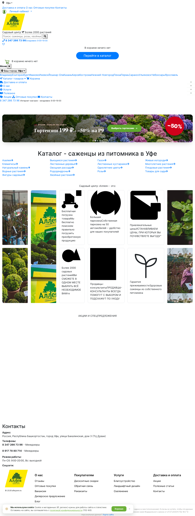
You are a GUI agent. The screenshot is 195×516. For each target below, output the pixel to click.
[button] (17, 11)
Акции (7, 96)
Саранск (134, 74)
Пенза (117, 74)
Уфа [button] (8, 2)
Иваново (34, 74)
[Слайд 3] (97, 140)
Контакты (61, 7)
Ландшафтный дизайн (127, 485)
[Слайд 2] (95, 140)
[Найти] (45, 36)
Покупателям (84, 475)
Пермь (125, 74)
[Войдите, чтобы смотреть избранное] (3, 44)
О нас (29, 7)
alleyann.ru (16, 490)
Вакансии (40, 491)
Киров (75, 74)
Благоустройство (124, 480)
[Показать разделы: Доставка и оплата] (191, 82)
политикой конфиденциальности (66, 510)
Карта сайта (108, 514)
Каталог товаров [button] (24, 107)
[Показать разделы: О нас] (191, 86)
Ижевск (43, 74)
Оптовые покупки (44, 7)
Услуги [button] (111, 107)
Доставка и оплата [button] (80, 107)
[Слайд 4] (99, 140)
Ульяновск (145, 74)
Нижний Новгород (102, 74)
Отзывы (39, 480)
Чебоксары (158, 74)
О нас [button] (51, 107)
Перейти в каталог (97, 55)
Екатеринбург (20, 74)
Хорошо (119, 508)
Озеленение (121, 491)
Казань (68, 74)
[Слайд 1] (93, 140)
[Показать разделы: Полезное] (191, 93)
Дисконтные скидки (86, 480)
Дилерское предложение (50, 496)
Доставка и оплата (13, 7)
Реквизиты (80, 491)
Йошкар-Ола (56, 74)
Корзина (34, 78)
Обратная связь (83, 485)
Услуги (6, 89)
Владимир (6, 74)
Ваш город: (13, 70)
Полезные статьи (163, 485)
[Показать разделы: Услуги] (191, 89)
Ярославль (171, 74)
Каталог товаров (13, 78)
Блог (37, 501)
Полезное (9, 93)
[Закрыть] (9, 66)
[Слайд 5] (102, 140)
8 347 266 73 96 (10, 100)
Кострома (85, 74)
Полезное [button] (136, 107)
